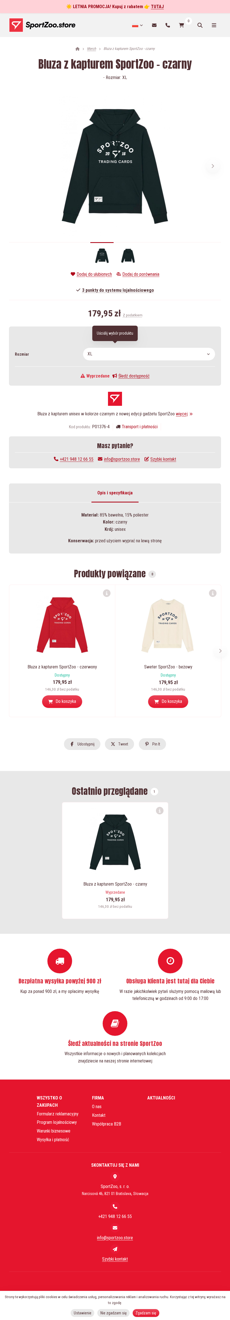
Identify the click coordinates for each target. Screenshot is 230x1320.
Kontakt (98, 1115)
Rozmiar (22, 354)
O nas (97, 1106)
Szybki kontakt (163, 459)
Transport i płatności (140, 426)
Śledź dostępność (134, 376)
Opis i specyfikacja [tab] (115, 492)
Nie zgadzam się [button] (113, 1313)
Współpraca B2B (106, 1124)
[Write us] (115, 1249)
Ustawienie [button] (82, 1313)
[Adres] (115, 1176)
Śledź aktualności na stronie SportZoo (115, 1043)
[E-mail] (154, 25)
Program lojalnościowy (57, 1122)
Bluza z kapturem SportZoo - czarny (115, 884)
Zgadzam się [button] (145, 1313)
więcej (182, 413)
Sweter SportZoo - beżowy (168, 667)
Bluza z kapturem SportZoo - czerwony (62, 667)
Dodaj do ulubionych (94, 274)
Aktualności (161, 1098)
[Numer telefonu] (167, 25)
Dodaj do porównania (140, 274)
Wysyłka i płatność (53, 1139)
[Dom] (42, 25)
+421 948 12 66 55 (76, 459)
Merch (91, 49)
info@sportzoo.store (122, 459)
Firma (98, 1098)
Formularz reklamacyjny (58, 1114)
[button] (213, 166)
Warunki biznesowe (53, 1131)
